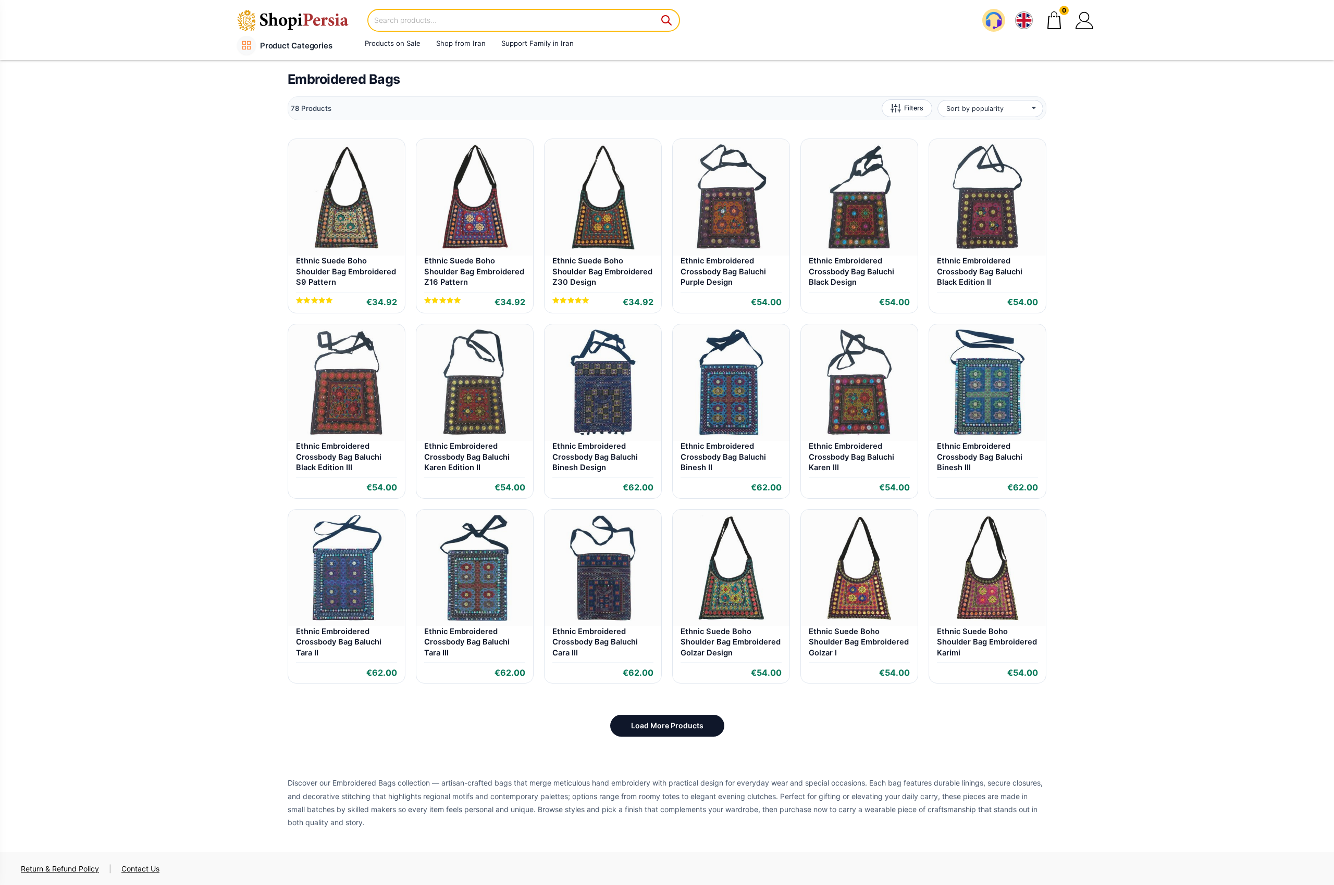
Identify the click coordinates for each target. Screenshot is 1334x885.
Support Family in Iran (537, 43)
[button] (1084, 20)
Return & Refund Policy (60, 868)
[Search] (667, 20)
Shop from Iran (461, 43)
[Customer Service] (993, 20)
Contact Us (140, 868)
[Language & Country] (1023, 20)
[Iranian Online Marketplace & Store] (299, 20)
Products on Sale (393, 43)
